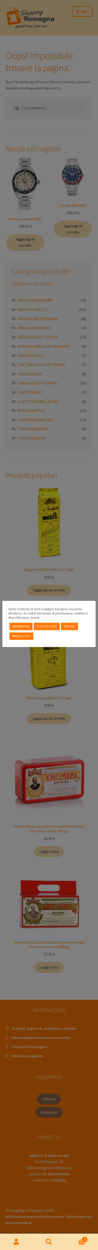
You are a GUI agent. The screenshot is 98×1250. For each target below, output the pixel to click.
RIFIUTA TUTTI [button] (21, 636)
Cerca (49, 1242)
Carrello (75, 1237)
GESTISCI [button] (69, 626)
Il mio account (16, 1242)
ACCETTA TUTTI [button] (47, 626)
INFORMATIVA (21, 626)
